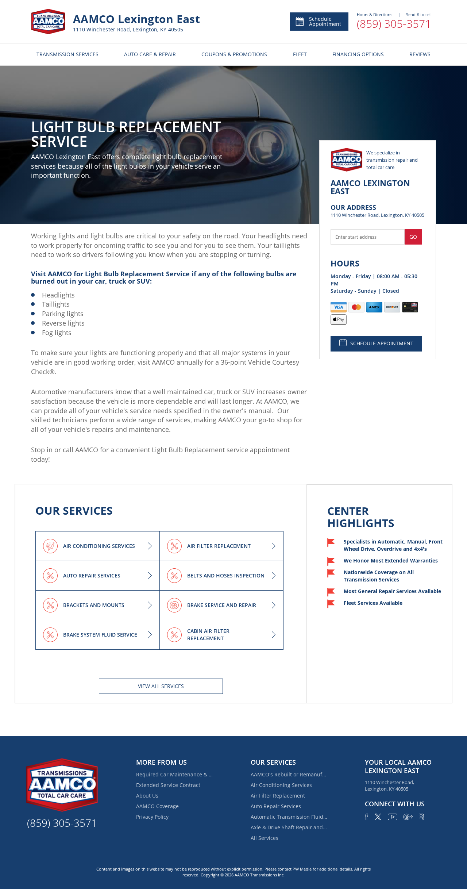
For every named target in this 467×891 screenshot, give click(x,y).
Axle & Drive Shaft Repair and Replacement (289, 827)
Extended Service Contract (168, 784)
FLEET (300, 54)
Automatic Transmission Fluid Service (289, 816)
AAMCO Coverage (157, 806)
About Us (147, 795)
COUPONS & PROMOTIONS (234, 54)
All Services (264, 837)
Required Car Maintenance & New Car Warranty (174, 774)
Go (413, 236)
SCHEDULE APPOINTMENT (381, 343)
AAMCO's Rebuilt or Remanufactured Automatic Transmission (289, 774)
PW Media (302, 869)
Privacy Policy (152, 816)
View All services (161, 686)
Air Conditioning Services (281, 784)
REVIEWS (420, 54)
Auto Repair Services (276, 806)
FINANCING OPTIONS (358, 54)
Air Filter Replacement (278, 795)
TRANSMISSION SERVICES (67, 54)
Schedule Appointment (325, 21)
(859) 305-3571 (394, 23)
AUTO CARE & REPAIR (150, 54)
